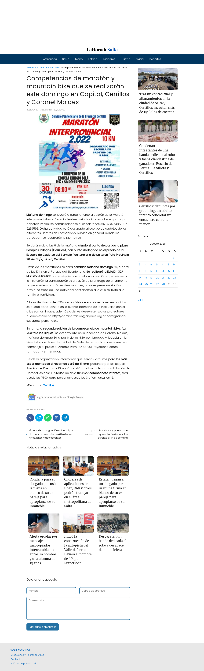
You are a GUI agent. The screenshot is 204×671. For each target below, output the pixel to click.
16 (174, 271)
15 (169, 271)
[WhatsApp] (48, 418)
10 (140, 271)
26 (151, 284)
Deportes (155, 59)
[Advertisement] (95, 22)
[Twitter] (39, 418)
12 (151, 271)
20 (157, 278)
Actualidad (50, 59)
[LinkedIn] (56, 418)
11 (145, 271)
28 (163, 284)
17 (140, 278)
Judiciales (109, 59)
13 (157, 271)
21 (163, 278)
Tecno (79, 59)
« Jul (140, 300)
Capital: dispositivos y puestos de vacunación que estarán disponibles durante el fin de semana (106, 434)
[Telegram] (65, 418)
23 (174, 278)
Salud (65, 59)
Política (92, 59)
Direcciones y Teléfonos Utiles (27, 654)
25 (146, 284)
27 (157, 284)
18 (146, 278)
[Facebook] (30, 418)
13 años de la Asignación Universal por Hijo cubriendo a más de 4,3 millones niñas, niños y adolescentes (51, 434)
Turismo (125, 59)
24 (140, 284)
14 (163, 271)
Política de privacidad (23, 663)
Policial (140, 59)
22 (169, 278)
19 (151, 278)
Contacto (16, 659)
